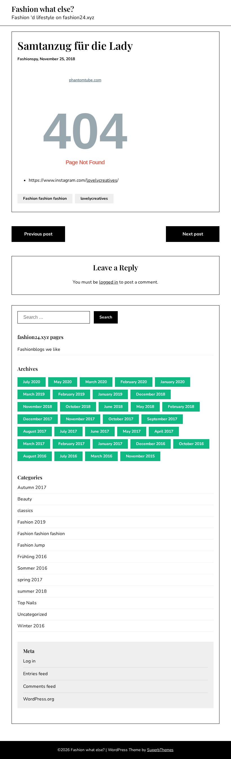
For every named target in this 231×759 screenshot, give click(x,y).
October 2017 (120, 419)
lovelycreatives (101, 180)
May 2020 (63, 382)
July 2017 (68, 431)
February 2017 (71, 443)
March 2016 (101, 456)
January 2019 (110, 394)
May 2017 (132, 431)
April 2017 (163, 431)
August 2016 (34, 456)
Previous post (38, 234)
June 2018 (113, 406)
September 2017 (162, 419)
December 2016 (150, 443)
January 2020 (173, 382)
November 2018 (37, 406)
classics (25, 511)
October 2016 (191, 443)
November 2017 (80, 419)
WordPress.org (38, 699)
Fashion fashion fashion (45, 198)
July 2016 (68, 456)
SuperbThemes (160, 750)
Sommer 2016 (32, 568)
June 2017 (100, 431)
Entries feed (35, 674)
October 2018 (78, 406)
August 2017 (34, 431)
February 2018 (181, 406)
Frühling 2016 (32, 557)
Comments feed (39, 686)
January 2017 (110, 443)
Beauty (24, 499)
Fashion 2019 (31, 522)
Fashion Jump (31, 545)
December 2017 (37, 419)
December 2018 (150, 394)
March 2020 (96, 382)
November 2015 (140, 456)
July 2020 (31, 382)
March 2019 (34, 394)
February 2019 (71, 394)
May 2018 (145, 406)
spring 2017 (30, 580)
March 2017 (34, 443)
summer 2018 (32, 591)
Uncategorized (32, 614)
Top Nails (27, 603)
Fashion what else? (43, 9)
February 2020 (134, 382)
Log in (29, 661)
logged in (108, 282)
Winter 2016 (31, 626)
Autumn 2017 (31, 487)
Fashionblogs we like (38, 349)
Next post (193, 234)
